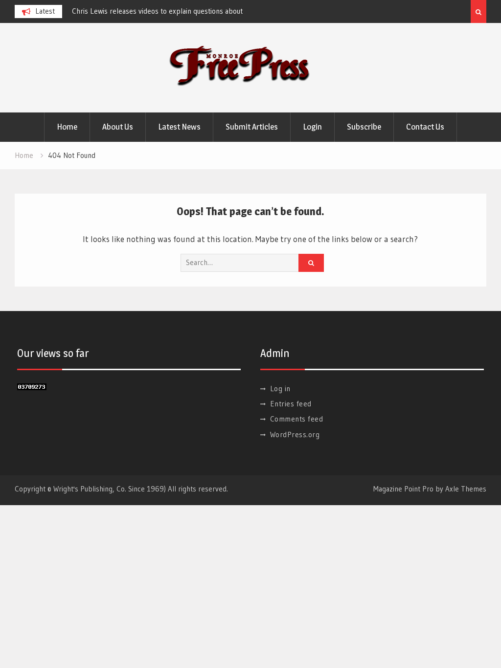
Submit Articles (252, 127)
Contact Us (425, 127)
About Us (117, 127)
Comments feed (296, 418)
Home (67, 127)
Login (312, 127)
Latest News (179, 127)
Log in (280, 388)
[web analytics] (31, 387)
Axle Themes (465, 488)
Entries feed (291, 403)
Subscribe (364, 127)
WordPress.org (295, 434)
